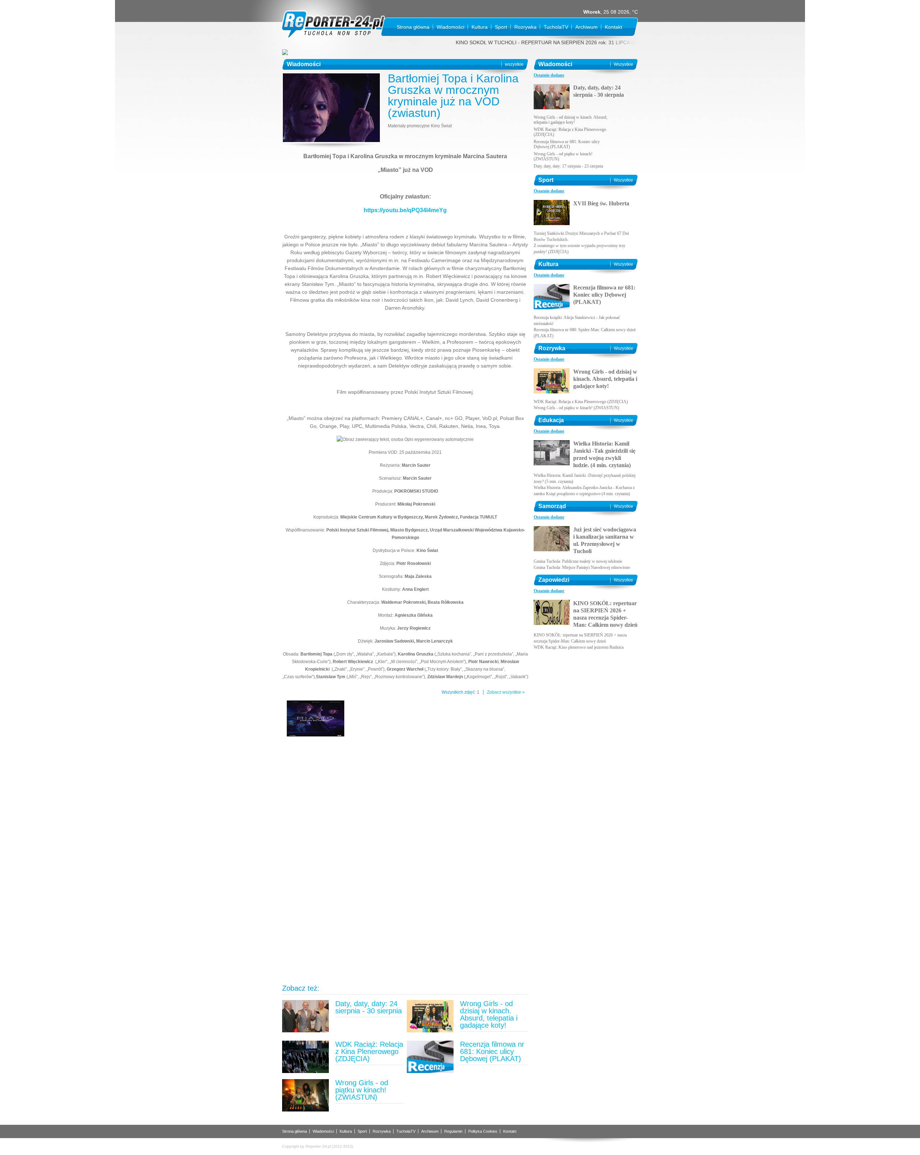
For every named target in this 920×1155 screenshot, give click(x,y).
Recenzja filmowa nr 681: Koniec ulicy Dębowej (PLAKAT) (492, 1051)
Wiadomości (450, 27)
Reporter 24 (333, 24)
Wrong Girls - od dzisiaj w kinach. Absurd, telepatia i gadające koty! (489, 1014)
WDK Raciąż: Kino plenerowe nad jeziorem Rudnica (579, 647)
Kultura (480, 27)
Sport (501, 27)
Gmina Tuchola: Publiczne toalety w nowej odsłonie (578, 561)
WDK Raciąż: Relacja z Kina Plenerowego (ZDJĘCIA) (369, 1051)
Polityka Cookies (482, 1131)
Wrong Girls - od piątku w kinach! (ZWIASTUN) (361, 1090)
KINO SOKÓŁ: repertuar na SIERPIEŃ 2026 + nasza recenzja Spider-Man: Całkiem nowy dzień (605, 614)
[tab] (549, 75)
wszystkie (514, 64)
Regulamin (453, 1131)
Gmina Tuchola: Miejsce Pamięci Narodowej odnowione (582, 567)
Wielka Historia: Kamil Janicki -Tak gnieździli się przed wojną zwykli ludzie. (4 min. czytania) (604, 454)
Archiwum (586, 27)
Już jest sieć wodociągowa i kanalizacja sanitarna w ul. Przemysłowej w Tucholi (604, 540)
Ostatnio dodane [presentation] (549, 75)
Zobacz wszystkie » (506, 692)
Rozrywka (525, 27)
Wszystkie (623, 64)
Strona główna (413, 27)
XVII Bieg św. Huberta (601, 203)
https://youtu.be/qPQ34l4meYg (405, 210)
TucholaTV (556, 27)
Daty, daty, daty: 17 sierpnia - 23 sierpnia (568, 166)
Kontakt (613, 27)
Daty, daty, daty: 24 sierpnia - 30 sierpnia (368, 1007)
